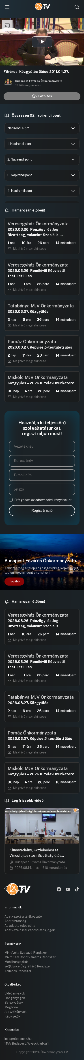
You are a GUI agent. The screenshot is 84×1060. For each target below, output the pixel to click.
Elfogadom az (43, 500)
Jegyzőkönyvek (15, 1011)
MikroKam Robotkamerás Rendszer (30, 957)
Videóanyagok (14, 993)
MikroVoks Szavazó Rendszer (25, 952)
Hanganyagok (14, 998)
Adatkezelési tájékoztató (23, 916)
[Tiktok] (77, 890)
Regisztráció (42, 510)
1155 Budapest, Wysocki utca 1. (27, 1043)
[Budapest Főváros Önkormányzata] (8, 83)
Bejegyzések (14, 1002)
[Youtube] (68, 890)
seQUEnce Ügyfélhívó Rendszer (27, 966)
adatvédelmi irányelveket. (53, 500)
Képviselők (12, 1016)
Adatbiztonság (15, 921)
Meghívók (11, 1007)
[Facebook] (59, 890)
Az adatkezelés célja (19, 925)
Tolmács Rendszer (17, 971)
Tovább (14, 581)
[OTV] (42, 7)
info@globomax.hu (18, 1039)
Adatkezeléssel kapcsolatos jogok (29, 930)
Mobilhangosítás (16, 962)
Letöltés (45, 96)
